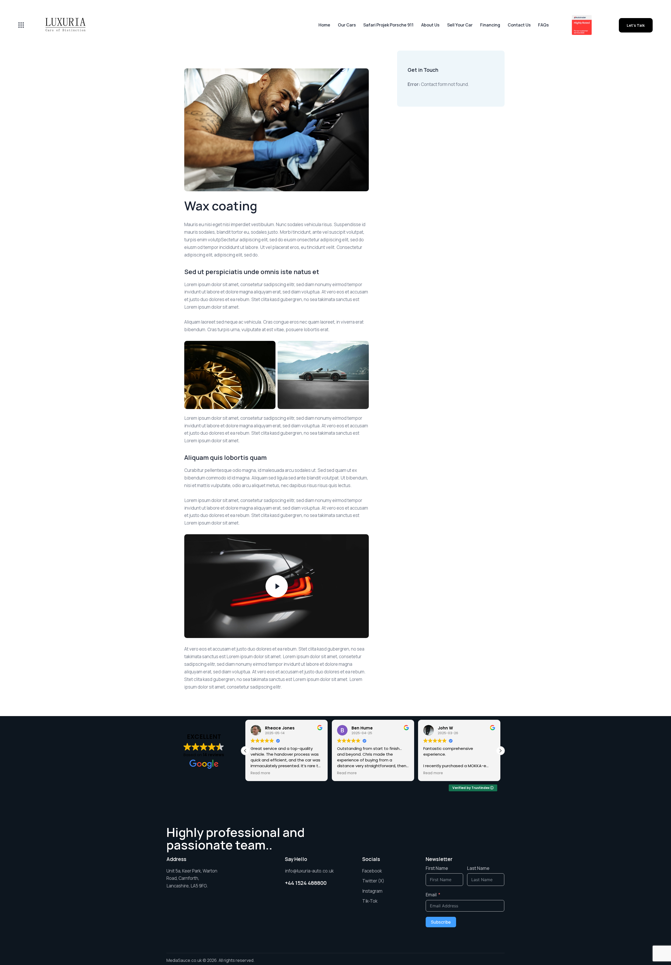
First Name (437, 868)
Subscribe (441, 922)
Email (431, 895)
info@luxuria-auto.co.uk (309, 871)
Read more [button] (260, 773)
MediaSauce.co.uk (184, 960)
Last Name (478, 868)
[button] (500, 751)
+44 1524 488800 (306, 882)
